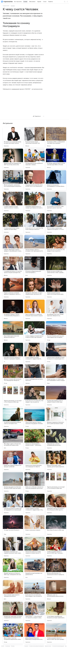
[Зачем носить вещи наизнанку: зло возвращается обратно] (34, 461)
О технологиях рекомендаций (58, 646)
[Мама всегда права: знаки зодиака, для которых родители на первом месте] (56, 461)
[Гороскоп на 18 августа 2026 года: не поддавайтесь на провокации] (13, 504)
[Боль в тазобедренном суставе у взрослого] (34, 374)
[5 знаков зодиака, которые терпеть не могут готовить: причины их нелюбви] (13, 202)
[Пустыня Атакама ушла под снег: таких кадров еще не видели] (56, 331)
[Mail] (2, 1)
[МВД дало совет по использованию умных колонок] (56, 590)
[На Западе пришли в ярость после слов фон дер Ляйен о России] (56, 159)
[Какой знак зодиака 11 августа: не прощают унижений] (13, 461)
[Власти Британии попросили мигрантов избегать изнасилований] (13, 331)
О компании (7, 646)
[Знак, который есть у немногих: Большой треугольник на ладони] (34, 310)
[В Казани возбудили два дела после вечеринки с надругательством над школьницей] (34, 267)
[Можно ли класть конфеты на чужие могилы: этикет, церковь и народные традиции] (56, 267)
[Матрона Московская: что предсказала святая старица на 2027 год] (56, 569)
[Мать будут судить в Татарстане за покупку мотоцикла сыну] (13, 439)
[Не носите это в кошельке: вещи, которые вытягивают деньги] (13, 137)
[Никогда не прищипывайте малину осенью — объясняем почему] (34, 439)
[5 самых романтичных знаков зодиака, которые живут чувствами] (13, 223)
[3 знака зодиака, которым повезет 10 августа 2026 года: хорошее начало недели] (34, 331)
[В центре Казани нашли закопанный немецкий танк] (34, 137)
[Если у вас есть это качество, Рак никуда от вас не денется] (56, 245)
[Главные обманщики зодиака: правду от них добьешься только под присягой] (13, 245)
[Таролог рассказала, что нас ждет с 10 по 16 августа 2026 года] (13, 396)
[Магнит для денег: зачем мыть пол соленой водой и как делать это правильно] (13, 180)
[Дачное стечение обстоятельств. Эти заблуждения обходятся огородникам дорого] (13, 374)
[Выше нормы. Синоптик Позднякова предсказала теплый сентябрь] (13, 633)
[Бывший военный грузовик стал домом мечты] (34, 569)
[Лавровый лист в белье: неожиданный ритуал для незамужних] (56, 439)
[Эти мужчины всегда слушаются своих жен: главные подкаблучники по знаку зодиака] (34, 159)
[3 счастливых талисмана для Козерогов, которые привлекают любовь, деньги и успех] (56, 612)
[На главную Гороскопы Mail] (8, 1)
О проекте (26, 646)
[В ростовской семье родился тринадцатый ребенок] (13, 590)
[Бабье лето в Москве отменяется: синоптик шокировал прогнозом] (34, 482)
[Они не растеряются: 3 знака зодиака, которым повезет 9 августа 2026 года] (34, 547)
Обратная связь (48, 646)
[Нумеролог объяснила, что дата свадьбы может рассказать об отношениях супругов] (34, 288)
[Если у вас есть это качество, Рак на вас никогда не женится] (34, 223)
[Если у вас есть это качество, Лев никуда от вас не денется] (34, 396)
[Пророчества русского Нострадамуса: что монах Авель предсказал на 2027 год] (56, 180)
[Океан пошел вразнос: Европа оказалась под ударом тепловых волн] (34, 418)
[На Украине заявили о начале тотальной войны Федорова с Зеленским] (13, 310)
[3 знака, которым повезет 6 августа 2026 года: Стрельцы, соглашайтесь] (56, 547)
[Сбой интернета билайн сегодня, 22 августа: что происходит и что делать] (56, 353)
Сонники (13, 5)
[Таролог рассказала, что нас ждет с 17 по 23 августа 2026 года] (56, 482)
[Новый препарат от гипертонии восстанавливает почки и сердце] (56, 374)
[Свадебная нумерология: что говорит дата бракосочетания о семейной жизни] (34, 202)
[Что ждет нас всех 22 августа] (13, 525)
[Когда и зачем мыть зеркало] (34, 525)
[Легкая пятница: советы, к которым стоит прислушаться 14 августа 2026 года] (34, 245)
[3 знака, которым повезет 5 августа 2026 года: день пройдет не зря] (56, 633)
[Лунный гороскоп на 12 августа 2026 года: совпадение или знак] (13, 569)
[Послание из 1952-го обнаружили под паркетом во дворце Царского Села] (56, 137)
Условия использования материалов (36, 646)
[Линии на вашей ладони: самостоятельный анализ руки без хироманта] (56, 288)
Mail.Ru (2, 646)
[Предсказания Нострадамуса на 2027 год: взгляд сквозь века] (13, 159)
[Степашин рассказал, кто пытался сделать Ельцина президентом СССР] (13, 267)
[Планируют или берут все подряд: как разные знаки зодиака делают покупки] (13, 547)
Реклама (12, 646)
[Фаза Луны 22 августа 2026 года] (56, 525)
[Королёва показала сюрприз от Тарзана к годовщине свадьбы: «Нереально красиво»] (13, 353)
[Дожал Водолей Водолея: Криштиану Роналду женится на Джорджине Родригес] (34, 633)
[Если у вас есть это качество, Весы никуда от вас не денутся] (34, 590)
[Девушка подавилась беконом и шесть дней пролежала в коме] (56, 418)
